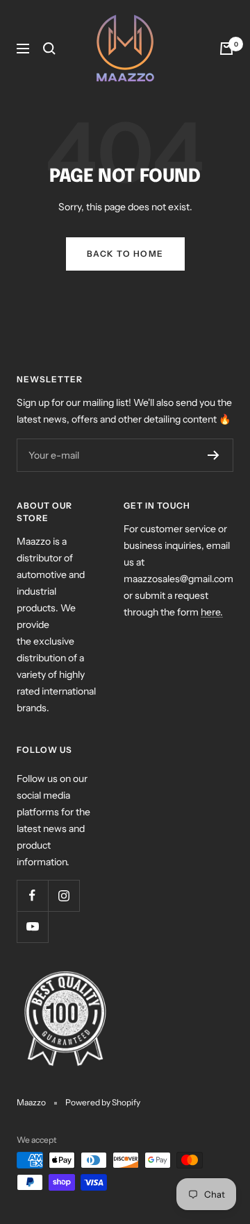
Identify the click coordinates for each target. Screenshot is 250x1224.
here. (212, 612)
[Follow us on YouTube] (32, 926)
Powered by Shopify (102, 1102)
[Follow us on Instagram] (63, 895)
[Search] (49, 48)
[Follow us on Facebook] (32, 895)
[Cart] (226, 48)
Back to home (125, 253)
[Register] (213, 455)
